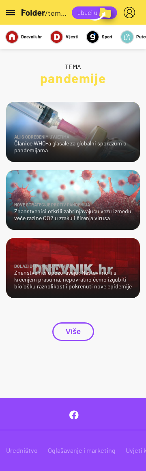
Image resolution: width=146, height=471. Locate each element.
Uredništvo (22, 450)
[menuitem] (131, 12)
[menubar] (131, 12)
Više (73, 332)
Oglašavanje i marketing (82, 450)
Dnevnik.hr (31, 36)
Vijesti (72, 36)
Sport (107, 36)
